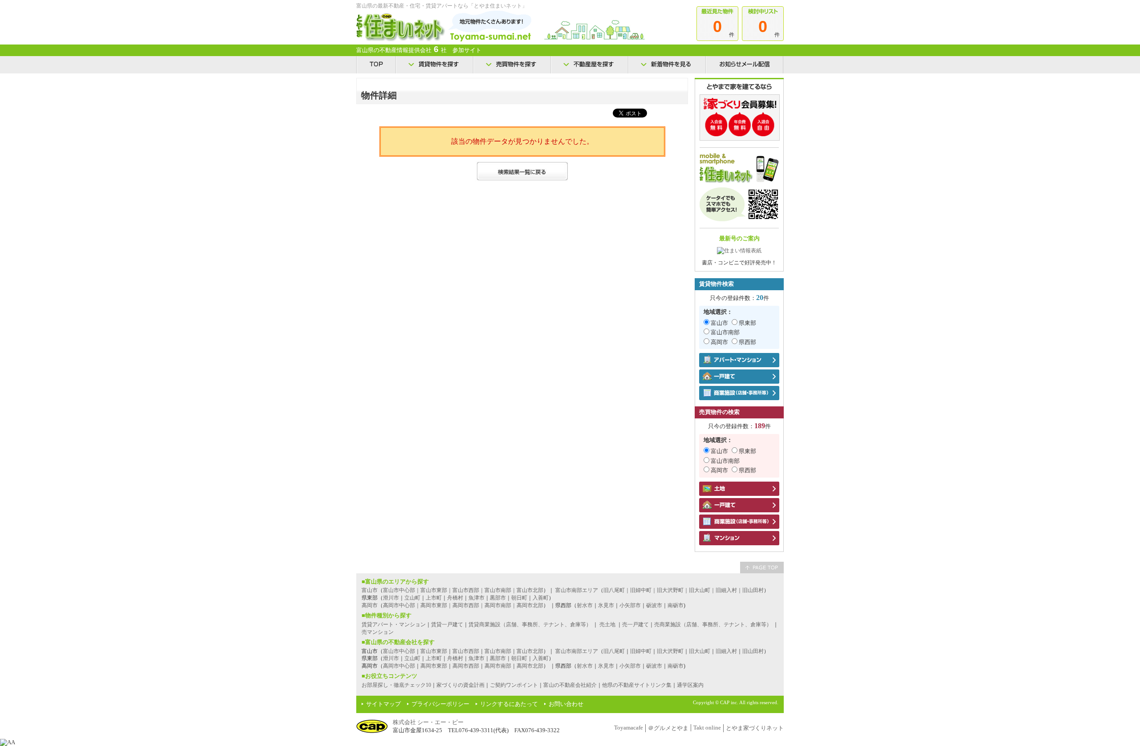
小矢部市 (630, 605)
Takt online (707, 727)
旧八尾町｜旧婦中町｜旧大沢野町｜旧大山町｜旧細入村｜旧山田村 (683, 590)
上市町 (434, 598)
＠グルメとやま (668, 728)
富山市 (719, 323)
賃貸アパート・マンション (394, 624)
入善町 (541, 598)
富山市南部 (725, 332)
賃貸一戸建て (447, 624)
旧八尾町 (614, 651)
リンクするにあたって (509, 704)
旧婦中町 (640, 651)
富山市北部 (530, 651)
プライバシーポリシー (440, 704)
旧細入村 (726, 651)
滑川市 (391, 598)
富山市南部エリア (576, 590)
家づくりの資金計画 (460, 685)
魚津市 (476, 598)
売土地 (607, 624)
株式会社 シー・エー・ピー (428, 722)
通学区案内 (690, 685)
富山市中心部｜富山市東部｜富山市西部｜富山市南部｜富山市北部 (463, 590)
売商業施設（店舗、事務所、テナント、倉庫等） (713, 624)
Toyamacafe (628, 727)
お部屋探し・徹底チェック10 (396, 685)
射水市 (585, 605)
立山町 (412, 598)
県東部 (747, 323)
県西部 (747, 342)
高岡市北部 (530, 666)
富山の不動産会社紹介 (570, 685)
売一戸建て (635, 624)
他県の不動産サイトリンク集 (637, 685)
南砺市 (676, 605)
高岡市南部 (497, 666)
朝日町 (519, 598)
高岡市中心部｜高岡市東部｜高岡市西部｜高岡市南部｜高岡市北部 (463, 605)
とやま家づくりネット (755, 728)
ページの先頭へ (762, 567)
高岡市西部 (465, 666)
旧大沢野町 (670, 651)
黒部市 (498, 598)
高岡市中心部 (399, 666)
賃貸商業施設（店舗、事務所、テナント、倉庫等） (529, 624)
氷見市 (606, 605)
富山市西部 (465, 651)
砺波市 (654, 605)
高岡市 (719, 342)
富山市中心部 (399, 651)
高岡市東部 (433, 666)
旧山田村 (753, 651)
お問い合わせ (566, 704)
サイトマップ (383, 704)
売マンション (378, 632)
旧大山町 (699, 651)
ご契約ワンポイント (514, 685)
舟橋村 (455, 598)
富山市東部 (433, 651)
